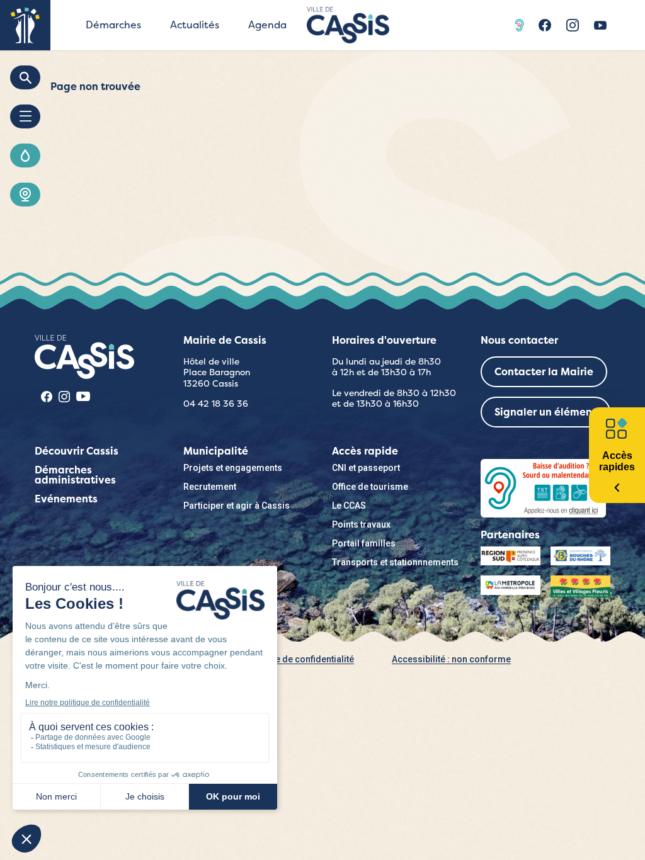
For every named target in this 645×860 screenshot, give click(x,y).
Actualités (194, 24)
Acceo (521, 25)
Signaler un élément (545, 412)
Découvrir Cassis (76, 451)
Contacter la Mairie (543, 371)
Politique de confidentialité (298, 659)
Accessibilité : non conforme (451, 659)
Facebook (545, 25)
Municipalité (215, 451)
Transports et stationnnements (395, 562)
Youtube (600, 25)
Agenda (267, 24)
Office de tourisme (370, 487)
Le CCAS (349, 506)
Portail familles (364, 543)
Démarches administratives (75, 475)
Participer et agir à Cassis (236, 506)
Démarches (113, 24)
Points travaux (361, 524)
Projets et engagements (232, 468)
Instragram (572, 25)
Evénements (66, 499)
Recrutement (209, 487)
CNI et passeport (366, 468)
